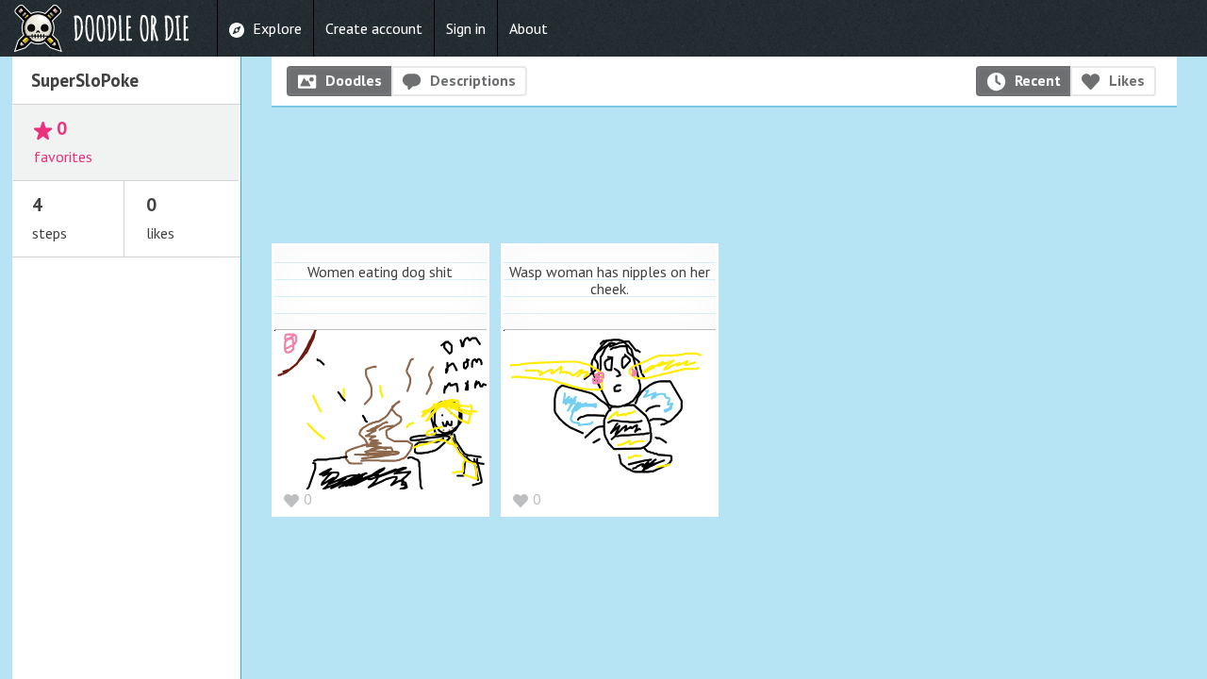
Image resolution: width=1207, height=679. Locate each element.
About (528, 28)
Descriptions (473, 80)
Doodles (353, 80)
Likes (1127, 80)
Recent (1038, 80)
